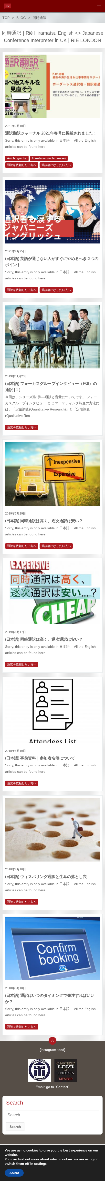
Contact (62, 1087)
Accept (14, 1173)
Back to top (52, 1041)
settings (40, 1164)
